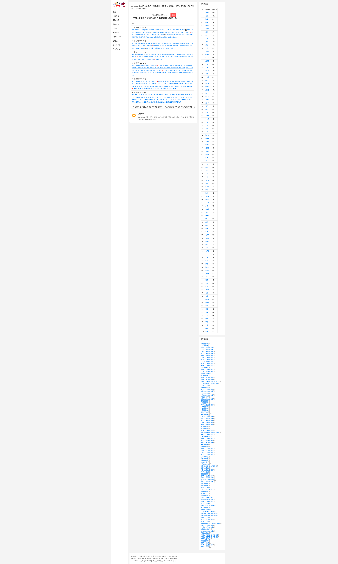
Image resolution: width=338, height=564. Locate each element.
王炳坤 (135, 88)
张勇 (206, 106)
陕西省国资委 (204, 426)
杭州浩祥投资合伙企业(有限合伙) (141, 30)
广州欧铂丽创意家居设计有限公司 (145, 86)
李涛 (206, 315)
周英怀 (157, 59)
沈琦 (133, 94)
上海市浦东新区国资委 (207, 416)
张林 (206, 231)
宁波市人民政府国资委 (207, 434)
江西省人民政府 (205, 521)
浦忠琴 (207, 57)
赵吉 (206, 161)
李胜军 (207, 115)
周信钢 (207, 90)
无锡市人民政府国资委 (207, 422)
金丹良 (153, 37)
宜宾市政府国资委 (206, 539)
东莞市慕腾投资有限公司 (169, 88)
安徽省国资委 (204, 387)
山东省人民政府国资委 (207, 349)
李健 (206, 325)
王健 (206, 64)
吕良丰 (207, 209)
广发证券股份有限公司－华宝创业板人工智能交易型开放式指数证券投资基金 (164, 68)
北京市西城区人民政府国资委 (209, 515)
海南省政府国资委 (206, 529)
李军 (206, 112)
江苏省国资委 (204, 485)
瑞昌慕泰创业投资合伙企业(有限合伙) (152, 88)
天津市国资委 (204, 407)
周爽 (206, 183)
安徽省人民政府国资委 (207, 365)
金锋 (149, 37)
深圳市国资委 (204, 444)
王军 (161, 59)
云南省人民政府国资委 (207, 399)
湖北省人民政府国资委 (207, 420)
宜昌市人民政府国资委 (207, 478)
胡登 (176, 43)
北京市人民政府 (205, 468)
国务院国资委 (204, 344)
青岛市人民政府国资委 (207, 391)
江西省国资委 (204, 375)
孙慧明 (207, 99)
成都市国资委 (204, 415)
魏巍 (206, 22)
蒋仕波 (207, 305)
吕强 (206, 16)
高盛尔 (207, 141)
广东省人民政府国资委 (207, 395)
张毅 (206, 286)
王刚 (206, 132)
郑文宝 (207, 302)
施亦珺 (207, 273)
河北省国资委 (204, 428)
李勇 (206, 322)
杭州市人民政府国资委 (207, 545)
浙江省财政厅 (204, 462)
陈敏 (206, 260)
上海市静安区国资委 (206, 436)
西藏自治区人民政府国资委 (208, 505)
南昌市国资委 (204, 491)
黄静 (206, 309)
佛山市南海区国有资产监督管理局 (210, 432)
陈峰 (206, 19)
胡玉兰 (207, 199)
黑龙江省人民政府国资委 (207, 480)
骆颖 (179, 102)
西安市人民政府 (205, 503)
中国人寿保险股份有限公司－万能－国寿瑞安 (144, 65)
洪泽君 (207, 144)
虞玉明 (207, 103)
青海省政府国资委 (206, 509)
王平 (206, 254)
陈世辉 (207, 96)
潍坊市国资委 (204, 458)
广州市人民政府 (205, 393)
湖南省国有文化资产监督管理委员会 (210, 523)
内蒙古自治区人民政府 (207, 489)
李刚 (206, 167)
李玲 (206, 109)
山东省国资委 (204, 409)
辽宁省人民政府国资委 (207, 438)
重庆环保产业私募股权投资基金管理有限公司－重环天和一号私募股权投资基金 (153, 43)
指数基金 (116, 24)
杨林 (206, 293)
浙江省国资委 (204, 541)
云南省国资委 (204, 460)
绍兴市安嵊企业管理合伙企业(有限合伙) (166, 37)
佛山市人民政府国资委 (207, 481)
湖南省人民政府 (205, 547)
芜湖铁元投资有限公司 (171, 48)
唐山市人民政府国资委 (207, 442)
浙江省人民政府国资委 (207, 353)
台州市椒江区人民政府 (207, 499)
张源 (206, 74)
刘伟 (206, 32)
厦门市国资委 (204, 507)
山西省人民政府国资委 (207, 371)
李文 (206, 318)
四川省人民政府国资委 (207, 501)
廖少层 (186, 43)
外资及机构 (117, 37)
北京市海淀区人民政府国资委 (209, 466)
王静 (206, 67)
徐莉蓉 (207, 251)
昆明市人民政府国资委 (207, 525)
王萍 (206, 125)
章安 (206, 219)
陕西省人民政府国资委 (207, 359)
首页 (114, 12)
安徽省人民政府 (205, 517)
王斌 (206, 170)
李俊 (206, 244)
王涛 (206, 128)
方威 (206, 206)
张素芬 (207, 25)
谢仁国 (207, 180)
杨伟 (206, 225)
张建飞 (207, 283)
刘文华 (207, 238)
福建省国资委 (204, 401)
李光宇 (207, 77)
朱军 (206, 257)
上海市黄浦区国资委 (206, 497)
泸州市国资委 (204, 456)
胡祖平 (207, 148)
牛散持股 (116, 33)
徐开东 (207, 12)
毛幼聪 (207, 270)
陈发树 (207, 186)
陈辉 (206, 190)
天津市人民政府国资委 (207, 405)
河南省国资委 (204, 474)
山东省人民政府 (205, 464)
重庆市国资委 (204, 367)
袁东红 (207, 235)
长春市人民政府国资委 (207, 470)
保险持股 (116, 20)
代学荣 (207, 54)
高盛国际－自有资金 (137, 68)
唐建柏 (207, 154)
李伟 (206, 48)
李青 (206, 328)
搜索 (173, 15)
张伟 (206, 157)
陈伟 (206, 193)
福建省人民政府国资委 (207, 369)
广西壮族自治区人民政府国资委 (209, 383)
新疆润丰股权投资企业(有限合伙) (155, 48)
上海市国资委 (204, 346)
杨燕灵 (207, 299)
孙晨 (182, 43)
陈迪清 (149, 72)
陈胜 (179, 43)
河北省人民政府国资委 (207, 430)
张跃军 (207, 215)
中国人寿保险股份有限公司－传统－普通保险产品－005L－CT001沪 (171, 32)
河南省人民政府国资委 (207, 448)
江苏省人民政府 (205, 412)
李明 (206, 35)
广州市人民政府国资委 (207, 357)
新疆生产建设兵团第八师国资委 (209, 535)
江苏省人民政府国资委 (207, 377)
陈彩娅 (207, 267)
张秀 (206, 45)
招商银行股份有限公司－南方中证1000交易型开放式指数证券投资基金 (172, 45)
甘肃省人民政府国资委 (207, 379)
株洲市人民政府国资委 (207, 476)
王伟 (206, 173)
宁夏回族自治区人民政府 (207, 511)
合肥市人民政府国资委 (207, 452)
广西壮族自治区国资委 (207, 527)
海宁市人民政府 (205, 543)
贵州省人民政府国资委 (207, 531)
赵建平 (207, 61)
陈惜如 (207, 135)
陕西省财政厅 (204, 493)
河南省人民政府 (205, 533)
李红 (206, 331)
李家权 (139, 59)
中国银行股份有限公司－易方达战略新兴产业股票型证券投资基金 (160, 102)
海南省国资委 (204, 446)
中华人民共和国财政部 (207, 361)
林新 (206, 80)
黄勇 (206, 312)
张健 (206, 280)
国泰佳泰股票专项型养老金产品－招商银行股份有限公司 (154, 56)
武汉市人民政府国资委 (207, 440)
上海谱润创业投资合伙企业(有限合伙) (180, 56)
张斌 (206, 277)
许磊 (206, 177)
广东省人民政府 (205, 385)
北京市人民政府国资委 (207, 348)
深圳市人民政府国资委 (207, 351)
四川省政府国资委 (206, 373)
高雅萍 (207, 138)
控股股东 (116, 41)
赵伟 (206, 222)
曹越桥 (135, 59)
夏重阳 (207, 28)
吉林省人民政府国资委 (207, 450)
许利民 (207, 119)
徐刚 (206, 41)
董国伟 (207, 51)
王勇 (206, 122)
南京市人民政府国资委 (207, 418)
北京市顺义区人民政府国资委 (209, 513)
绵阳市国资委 (204, 411)
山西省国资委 (204, 403)
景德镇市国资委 (205, 487)
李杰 (206, 164)
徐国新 (207, 86)
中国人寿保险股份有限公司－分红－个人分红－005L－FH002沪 (167, 30)
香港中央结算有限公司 (158, 34)
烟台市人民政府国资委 (207, 424)
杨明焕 (207, 289)
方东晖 (207, 202)
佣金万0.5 (116, 49)
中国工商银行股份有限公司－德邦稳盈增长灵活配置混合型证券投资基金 (171, 72)
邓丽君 (207, 196)
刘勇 (206, 212)
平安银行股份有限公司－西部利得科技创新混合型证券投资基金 (175, 65)
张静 (206, 228)
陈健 (206, 264)
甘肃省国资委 (204, 483)
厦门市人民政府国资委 (207, 389)
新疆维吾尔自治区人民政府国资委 (210, 381)
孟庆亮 (207, 151)
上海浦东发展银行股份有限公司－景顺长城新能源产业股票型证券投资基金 (152, 54)
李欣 (206, 38)
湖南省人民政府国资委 (207, 363)
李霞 (206, 247)
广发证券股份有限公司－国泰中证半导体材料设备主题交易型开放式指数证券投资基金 (161, 94)
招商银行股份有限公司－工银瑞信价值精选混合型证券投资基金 (175, 81)
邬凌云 (207, 83)
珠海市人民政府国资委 (207, 355)
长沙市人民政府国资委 (207, 519)
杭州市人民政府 (205, 472)
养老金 (115, 28)
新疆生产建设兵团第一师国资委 (209, 537)
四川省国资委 (204, 495)
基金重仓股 (117, 45)
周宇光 (207, 93)
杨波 (206, 296)
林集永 (139, 88)
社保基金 (116, 16)
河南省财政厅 (204, 397)
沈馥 (136, 94)
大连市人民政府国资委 (207, 454)
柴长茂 (207, 70)
